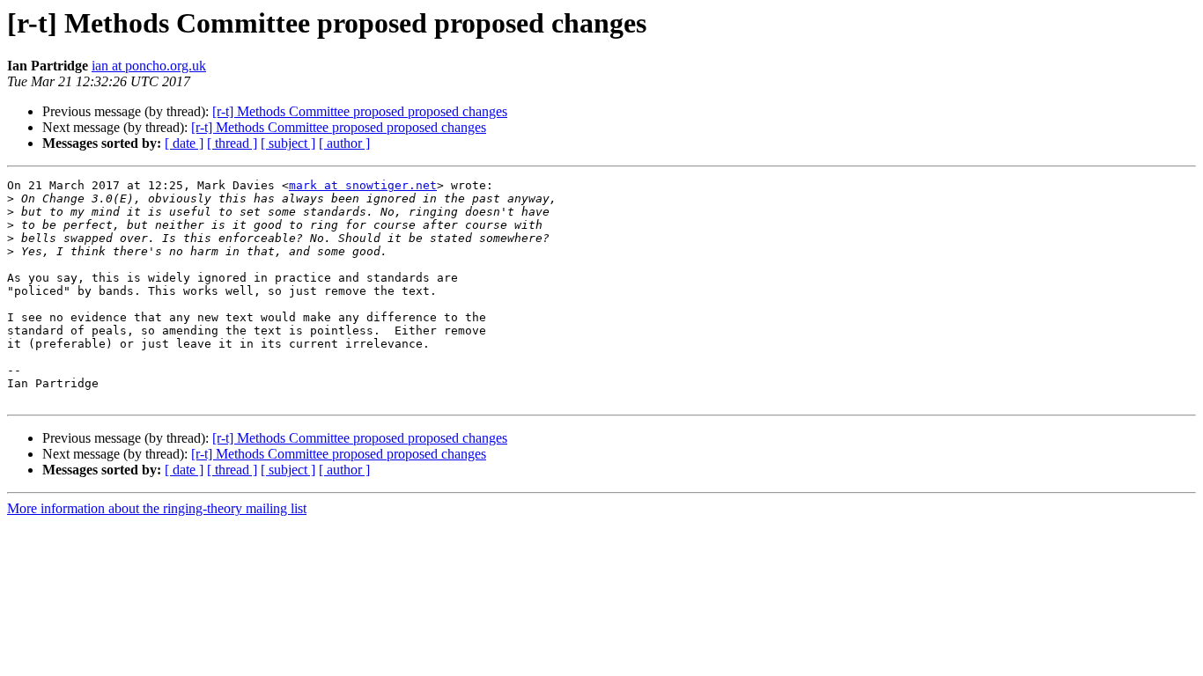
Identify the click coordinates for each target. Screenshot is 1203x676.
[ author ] (344, 143)
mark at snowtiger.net (363, 185)
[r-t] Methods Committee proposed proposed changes (359, 111)
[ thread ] (232, 143)
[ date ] (184, 143)
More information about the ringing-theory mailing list (156, 508)
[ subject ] (288, 143)
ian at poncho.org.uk (149, 65)
